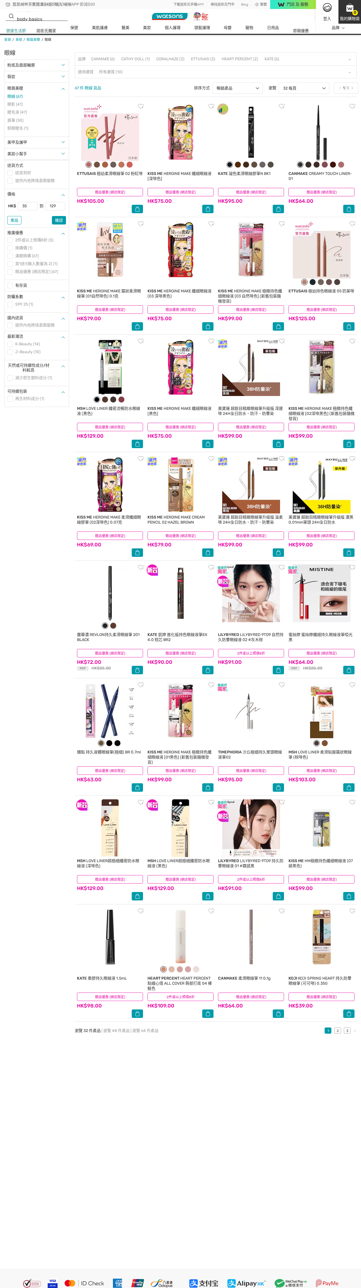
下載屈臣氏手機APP (188, 4)
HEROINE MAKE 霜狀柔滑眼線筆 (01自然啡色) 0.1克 (109, 294)
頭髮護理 (202, 27)
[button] (349, 12)
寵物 (249, 27)
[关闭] (352, 1277)
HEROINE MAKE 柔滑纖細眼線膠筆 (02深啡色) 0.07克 (109, 520)
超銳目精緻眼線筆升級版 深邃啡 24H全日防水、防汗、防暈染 (250, 411)
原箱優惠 (301, 30)
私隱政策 (182, 1282)
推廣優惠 (15, 232)
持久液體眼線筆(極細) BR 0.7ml (109, 752)
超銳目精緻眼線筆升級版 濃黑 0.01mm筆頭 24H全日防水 (321, 520)
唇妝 (11, 76)
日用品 (273, 27)
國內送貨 (15, 317)
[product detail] (110, 132)
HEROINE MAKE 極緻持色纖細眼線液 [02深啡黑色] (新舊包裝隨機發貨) (322, 413)
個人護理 (172, 27)
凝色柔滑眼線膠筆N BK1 (244, 173)
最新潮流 (15, 336)
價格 (11, 194)
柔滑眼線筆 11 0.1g (244, 978)
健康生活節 (16, 30)
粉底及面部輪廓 (21, 65)
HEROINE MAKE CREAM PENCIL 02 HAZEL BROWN (176, 520)
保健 (74, 27)
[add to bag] (137, 209)
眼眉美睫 (15, 88)
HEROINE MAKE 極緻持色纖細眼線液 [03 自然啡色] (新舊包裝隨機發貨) (250, 296)
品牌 (336, 27)
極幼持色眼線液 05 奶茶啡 (321, 291)
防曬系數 (15, 296)
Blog (244, 4)
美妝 (147, 27)
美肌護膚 (100, 27)
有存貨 (21, 285)
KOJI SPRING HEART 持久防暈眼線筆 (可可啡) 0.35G (320, 981)
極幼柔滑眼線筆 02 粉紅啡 (110, 173)
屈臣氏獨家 (46, 30)
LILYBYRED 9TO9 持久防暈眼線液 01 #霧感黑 (250, 863)
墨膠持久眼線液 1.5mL (102, 978)
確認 (59, 220)
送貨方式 (15, 165)
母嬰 (228, 27)
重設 (14, 220)
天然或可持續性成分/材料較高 (28, 368)
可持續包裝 (17, 391)
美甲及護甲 (17, 142)
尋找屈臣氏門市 (222, 4)
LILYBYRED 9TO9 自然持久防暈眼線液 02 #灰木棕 (250, 637)
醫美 (125, 27)
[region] (180, 1278)
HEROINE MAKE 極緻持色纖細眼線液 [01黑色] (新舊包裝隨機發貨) (180, 757)
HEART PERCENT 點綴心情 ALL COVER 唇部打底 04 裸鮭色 (180, 983)
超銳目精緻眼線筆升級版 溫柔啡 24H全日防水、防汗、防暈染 (250, 520)
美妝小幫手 (17, 154)
